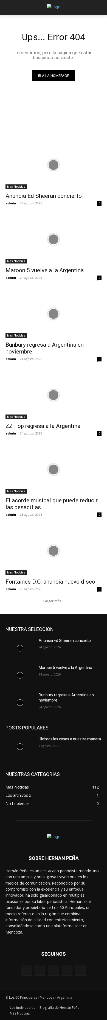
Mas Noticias (16, 187)
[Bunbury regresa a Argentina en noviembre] (53, 314)
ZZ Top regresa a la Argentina (42, 426)
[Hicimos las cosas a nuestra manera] (19, 747)
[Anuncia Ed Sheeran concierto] (53, 165)
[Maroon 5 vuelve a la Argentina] (53, 239)
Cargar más (52, 601)
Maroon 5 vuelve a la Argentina (44, 270)
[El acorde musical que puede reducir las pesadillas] (53, 470)
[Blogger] (26, 970)
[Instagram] (67, 970)
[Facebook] (40, 970)
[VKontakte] (80, 970)
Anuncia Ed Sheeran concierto (43, 196)
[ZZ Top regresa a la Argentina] (53, 395)
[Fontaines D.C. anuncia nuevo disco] (53, 551)
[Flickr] (53, 970)
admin (10, 203)
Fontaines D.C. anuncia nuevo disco (50, 581)
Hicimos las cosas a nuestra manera (70, 739)
